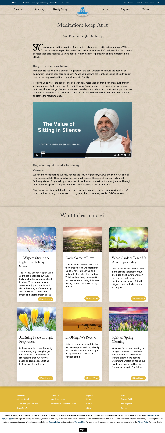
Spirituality (39, 10)
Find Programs (126, 403)
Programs (125, 10)
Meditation (19, 10)
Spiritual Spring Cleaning (122, 340)
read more (46, 299)
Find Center (149, 3)
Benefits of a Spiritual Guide (27, 403)
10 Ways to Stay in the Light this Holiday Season (34, 262)
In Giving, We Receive (80, 338)
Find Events (128, 3)
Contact (139, 3)
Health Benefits (22, 408)
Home (14, 3)
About (105, 10)
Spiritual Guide (127, 399)
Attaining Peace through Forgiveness (36, 340)
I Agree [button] (82, 430)
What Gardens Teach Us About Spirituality (129, 260)
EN (157, 3)
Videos (88, 408)
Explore (145, 10)
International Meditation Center (63, 403)
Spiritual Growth (23, 399)
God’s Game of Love (79, 258)
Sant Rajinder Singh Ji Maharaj (35, 3)
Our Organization (58, 399)
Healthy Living (60, 10)
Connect (124, 408)
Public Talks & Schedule (59, 3)
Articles (89, 403)
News (88, 399)
